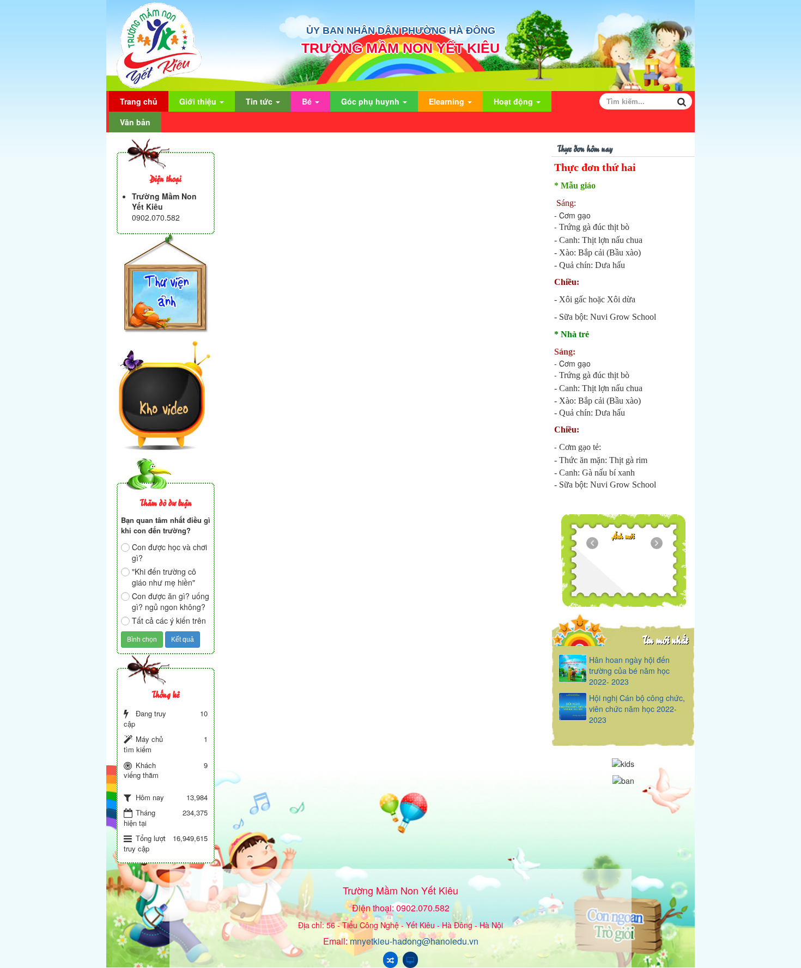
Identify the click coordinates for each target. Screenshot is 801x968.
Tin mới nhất (665, 639)
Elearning (447, 101)
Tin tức (260, 101)
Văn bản (135, 122)
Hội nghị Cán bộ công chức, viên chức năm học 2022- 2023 (637, 708)
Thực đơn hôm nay (584, 148)
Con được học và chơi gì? (169, 552)
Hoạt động (514, 101)
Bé (308, 101)
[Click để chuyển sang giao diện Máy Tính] (410, 960)
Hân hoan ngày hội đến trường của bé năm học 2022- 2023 (629, 670)
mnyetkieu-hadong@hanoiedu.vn (414, 941)
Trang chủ (138, 101)
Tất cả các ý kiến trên (169, 620)
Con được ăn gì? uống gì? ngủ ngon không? (170, 601)
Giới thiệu (199, 101)
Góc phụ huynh (371, 101)
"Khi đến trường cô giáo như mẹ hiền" (164, 577)
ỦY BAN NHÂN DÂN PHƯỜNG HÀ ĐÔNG (400, 30)
